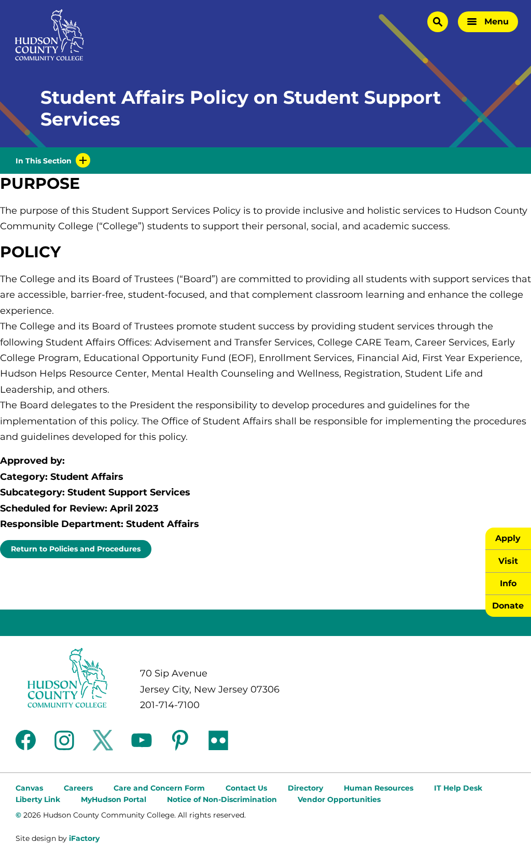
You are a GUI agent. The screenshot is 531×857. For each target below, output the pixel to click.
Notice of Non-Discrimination (222, 799)
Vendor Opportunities (339, 799)
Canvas (29, 788)
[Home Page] (49, 35)
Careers (78, 788)
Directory (305, 788)
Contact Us (246, 788)
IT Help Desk (458, 788)
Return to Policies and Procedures (76, 549)
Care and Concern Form (159, 788)
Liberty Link (38, 799)
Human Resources (378, 788)
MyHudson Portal (113, 799)
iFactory (84, 838)
